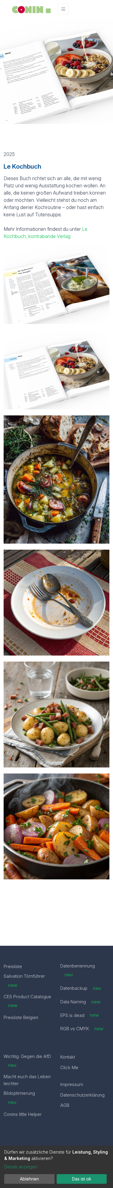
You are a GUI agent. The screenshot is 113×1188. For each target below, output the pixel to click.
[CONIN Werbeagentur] (31, 9)
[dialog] (56, 1167)
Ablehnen (29, 1178)
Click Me (69, 1067)
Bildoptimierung (19, 1097)
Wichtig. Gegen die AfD (27, 1060)
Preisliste (13, 966)
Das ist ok (81, 1178)
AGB (64, 1105)
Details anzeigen (20, 1166)
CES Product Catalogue (27, 1001)
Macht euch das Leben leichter (27, 1080)
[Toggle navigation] (63, 9)
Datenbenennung (77, 970)
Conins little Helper (23, 1114)
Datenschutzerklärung (82, 1095)
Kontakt (67, 1057)
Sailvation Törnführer (24, 980)
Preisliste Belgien (21, 1017)
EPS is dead (79, 1015)
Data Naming (80, 1002)
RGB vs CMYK (82, 1028)
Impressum (71, 1084)
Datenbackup (80, 988)
